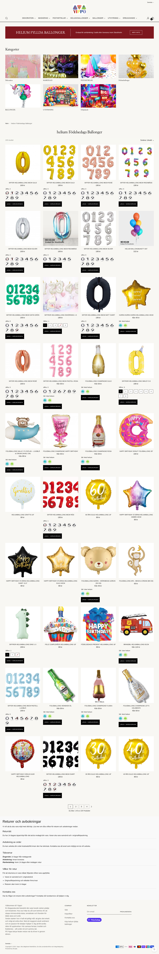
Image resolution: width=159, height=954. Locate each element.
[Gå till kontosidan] (148, 18)
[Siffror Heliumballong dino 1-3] (22, 624)
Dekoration (9, 80)
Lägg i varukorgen (15, 204)
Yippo (18, 946)
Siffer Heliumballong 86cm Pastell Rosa (60, 381)
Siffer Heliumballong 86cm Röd (60, 515)
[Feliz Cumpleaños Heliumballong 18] (60, 624)
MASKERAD (47, 80)
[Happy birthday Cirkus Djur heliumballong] (22, 753)
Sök (66, 910)
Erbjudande (84, 110)
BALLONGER (10, 110)
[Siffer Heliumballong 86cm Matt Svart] (98, 294)
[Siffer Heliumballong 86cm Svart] (60, 753)
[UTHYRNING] (60, 96)
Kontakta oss (70, 918)
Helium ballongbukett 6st (136, 249)
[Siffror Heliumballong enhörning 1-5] (60, 294)
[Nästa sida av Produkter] (91, 806)
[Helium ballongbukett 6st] (136, 228)
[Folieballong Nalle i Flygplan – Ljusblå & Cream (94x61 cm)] (22, 430)
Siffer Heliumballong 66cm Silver (22, 249)
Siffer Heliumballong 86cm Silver (98, 249)
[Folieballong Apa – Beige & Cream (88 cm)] (136, 560)
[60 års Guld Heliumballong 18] (98, 494)
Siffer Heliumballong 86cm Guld (61, 183)
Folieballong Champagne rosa (98, 451)
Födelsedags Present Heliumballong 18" (98, 644)
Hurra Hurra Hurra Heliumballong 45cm (136, 315)
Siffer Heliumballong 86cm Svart (60, 774)
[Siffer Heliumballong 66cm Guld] (22, 162)
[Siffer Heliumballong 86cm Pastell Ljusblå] (22, 685)
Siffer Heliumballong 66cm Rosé (23, 381)
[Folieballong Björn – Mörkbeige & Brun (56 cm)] (98, 560)
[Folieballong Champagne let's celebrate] (136, 685)
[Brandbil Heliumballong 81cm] (136, 624)
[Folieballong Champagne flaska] (98, 685)
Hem (7, 123)
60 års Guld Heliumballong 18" (98, 515)
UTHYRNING (48, 110)
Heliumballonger (124, 80)
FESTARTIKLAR (87, 80)
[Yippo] (79, 9)
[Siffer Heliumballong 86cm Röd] (60, 494)
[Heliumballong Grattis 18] (22, 494)
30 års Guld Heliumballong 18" (98, 774)
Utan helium (125, 325)
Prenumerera (125, 911)
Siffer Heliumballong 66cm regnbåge (61, 249)
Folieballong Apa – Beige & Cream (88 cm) (136, 581)
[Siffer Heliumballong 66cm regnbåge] (60, 228)
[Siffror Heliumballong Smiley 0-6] (136, 360)
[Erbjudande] (98, 96)
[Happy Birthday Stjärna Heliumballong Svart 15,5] (22, 560)
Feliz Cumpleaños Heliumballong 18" (60, 644)
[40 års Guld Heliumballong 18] (136, 753)
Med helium (120, 325)
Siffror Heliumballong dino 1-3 (22, 644)
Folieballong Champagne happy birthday (60, 451)
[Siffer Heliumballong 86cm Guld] (60, 162)
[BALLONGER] (22, 96)
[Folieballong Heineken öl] (60, 685)
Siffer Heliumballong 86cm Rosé (98, 183)
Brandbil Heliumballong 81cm (136, 644)
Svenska (149, 2)
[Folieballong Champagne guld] (98, 360)
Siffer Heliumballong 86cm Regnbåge (136, 183)
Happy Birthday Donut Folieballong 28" (136, 451)
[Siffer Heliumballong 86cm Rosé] (98, 162)
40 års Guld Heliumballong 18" (136, 774)
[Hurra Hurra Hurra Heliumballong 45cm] (136, 294)
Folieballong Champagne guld (98, 381)
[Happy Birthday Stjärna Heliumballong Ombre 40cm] (136, 494)
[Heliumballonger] (136, 66)
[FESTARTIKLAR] (98, 66)
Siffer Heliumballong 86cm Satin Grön (22, 315)
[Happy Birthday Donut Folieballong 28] (136, 430)
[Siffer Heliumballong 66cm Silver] (22, 228)
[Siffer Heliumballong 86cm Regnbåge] (136, 162)
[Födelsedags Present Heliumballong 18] (98, 624)
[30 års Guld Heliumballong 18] (98, 753)
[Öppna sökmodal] (6, 18)
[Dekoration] (22, 66)
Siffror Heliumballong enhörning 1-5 (60, 315)
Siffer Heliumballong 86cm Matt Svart (98, 315)
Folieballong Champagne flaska (98, 706)
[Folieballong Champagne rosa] (98, 430)
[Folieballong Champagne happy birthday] (60, 430)
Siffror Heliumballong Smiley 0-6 (136, 381)
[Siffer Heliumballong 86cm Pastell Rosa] (60, 360)
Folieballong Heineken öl (61, 706)
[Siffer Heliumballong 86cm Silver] (98, 228)
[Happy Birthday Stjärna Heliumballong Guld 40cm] (60, 560)
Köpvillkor (68, 914)
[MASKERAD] (60, 66)
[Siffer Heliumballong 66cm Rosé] (22, 360)
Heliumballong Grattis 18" (23, 515)
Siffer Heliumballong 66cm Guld (23, 183)
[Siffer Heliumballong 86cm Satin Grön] (22, 294)
